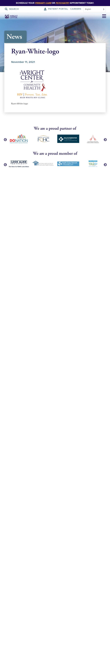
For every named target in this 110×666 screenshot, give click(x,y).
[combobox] (95, 9)
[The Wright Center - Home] (9, 16)
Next (105, 139)
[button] (104, 16)
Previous (5, 139)
